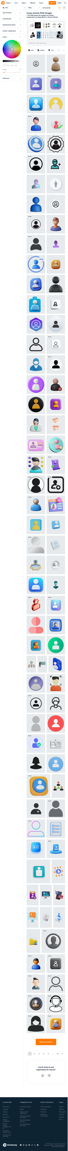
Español (61, 1109)
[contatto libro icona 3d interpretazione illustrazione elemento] (56, 828)
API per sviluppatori (6, 1120)
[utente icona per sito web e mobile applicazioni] (56, 324)
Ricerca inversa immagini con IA (7, 1126)
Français (61, 1117)
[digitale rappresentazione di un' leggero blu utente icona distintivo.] (36, 304)
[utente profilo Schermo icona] (33, 917)
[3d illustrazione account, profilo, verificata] (56, 505)
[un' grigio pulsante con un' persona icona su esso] (56, 963)
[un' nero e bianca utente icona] (56, 484)
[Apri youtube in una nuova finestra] (37, 1145)
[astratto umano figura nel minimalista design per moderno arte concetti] (56, 565)
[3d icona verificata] (56, 444)
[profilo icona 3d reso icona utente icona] (38, 786)
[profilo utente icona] (56, 204)
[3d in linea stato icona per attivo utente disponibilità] (46, 917)
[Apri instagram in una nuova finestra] (23, 1145)
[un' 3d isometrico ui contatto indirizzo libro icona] (56, 664)
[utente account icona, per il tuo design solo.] (36, 164)
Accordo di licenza (25, 1107)
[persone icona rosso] (56, 723)
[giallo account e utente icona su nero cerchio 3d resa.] (36, 404)
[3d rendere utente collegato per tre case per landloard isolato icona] (31, 664)
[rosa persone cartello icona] (36, 625)
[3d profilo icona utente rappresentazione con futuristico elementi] (59, 917)
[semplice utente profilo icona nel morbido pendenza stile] (36, 84)
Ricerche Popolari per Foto (25, 1120)
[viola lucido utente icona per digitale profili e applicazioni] (56, 244)
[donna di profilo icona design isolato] (36, 1023)
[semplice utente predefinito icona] (56, 808)
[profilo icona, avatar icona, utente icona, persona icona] (36, 244)
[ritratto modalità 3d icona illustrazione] (36, 525)
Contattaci (43, 1109)
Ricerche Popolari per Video (25, 1125)
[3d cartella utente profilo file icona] (33, 941)
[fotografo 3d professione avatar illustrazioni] (36, 963)
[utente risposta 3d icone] (42, 664)
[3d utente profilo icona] (56, 104)
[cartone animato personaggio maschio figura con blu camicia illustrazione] (36, 124)
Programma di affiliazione (24, 1112)
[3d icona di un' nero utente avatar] (56, 284)
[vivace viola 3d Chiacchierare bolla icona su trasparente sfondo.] (56, 404)
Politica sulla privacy (60, 1145)
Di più (41, 3)
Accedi (59, 3)
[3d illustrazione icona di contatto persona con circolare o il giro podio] (56, 848)
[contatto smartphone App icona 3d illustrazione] (38, 871)
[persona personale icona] (56, 645)
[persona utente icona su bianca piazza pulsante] (56, 304)
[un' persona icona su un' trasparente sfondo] (36, 723)
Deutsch (61, 1114)
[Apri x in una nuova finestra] (35, 1145)
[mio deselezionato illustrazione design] (56, 983)
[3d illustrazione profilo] (36, 585)
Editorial (32, 3)
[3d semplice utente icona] (36, 384)
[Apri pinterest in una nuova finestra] (29, 1145)
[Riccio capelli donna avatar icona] (56, 703)
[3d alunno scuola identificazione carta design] (36, 444)
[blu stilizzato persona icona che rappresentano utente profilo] (36, 204)
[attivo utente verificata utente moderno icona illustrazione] (36, 743)
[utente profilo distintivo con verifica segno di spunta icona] (33, 895)
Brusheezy (6, 1107)
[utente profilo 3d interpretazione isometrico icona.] (36, 144)
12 (57, 1054)
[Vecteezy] (3, 3)
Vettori (8, 3)
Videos (24, 3)
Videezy (5, 1112)
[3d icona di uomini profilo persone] (53, 941)
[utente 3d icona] (58, 786)
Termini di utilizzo (48, 1145)
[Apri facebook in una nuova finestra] (20, 1145)
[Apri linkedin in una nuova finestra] (26, 1145)
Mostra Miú (60, 35)
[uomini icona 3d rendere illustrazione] (56, 763)
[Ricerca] (59, 8)
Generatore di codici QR (7, 1135)
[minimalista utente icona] (36, 484)
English (61, 1107)
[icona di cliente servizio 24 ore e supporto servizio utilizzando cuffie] (56, 1003)
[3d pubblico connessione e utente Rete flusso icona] (58, 871)
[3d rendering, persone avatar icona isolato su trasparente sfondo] (36, 683)
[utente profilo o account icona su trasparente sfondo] (36, 104)
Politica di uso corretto (58, 1146)
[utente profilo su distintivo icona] (56, 144)
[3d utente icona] (56, 64)
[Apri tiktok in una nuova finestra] (32, 1145)
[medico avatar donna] (36, 424)
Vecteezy (5, 1109)
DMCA (22, 1109)
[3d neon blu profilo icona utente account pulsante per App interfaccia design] (56, 605)
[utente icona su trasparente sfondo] (36, 224)
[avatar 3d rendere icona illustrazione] (36, 464)
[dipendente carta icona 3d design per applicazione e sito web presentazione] (56, 743)
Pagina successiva (46, 1042)
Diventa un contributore (44, 1115)
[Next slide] (62, 50)
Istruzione (6, 1117)
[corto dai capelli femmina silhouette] (36, 763)
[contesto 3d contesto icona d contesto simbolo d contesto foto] (56, 1023)
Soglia (5, 69)
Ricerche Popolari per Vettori (25, 1116)
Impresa (5, 1114)
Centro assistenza (45, 1107)
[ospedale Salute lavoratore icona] (36, 808)
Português (62, 1112)
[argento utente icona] (36, 545)
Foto (16, 3)
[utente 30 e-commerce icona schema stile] (36, 344)
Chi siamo (43, 1112)
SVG (32, 50)
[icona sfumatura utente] (36, 828)
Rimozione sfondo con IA (7, 1131)
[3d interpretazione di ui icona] (56, 84)
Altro (60, 1119)
